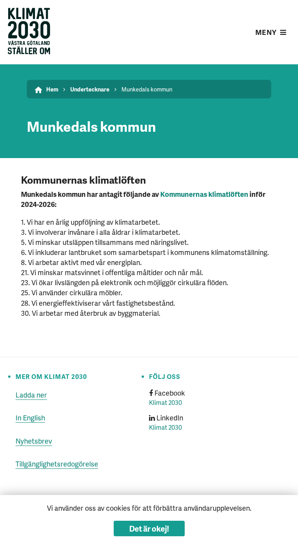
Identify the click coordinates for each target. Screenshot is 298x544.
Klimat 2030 (165, 402)
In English (30, 417)
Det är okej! (149, 528)
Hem (52, 89)
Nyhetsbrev (34, 441)
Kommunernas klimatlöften (204, 194)
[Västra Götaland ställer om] (29, 32)
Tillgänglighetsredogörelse (57, 463)
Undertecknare (89, 89)
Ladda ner (31, 394)
